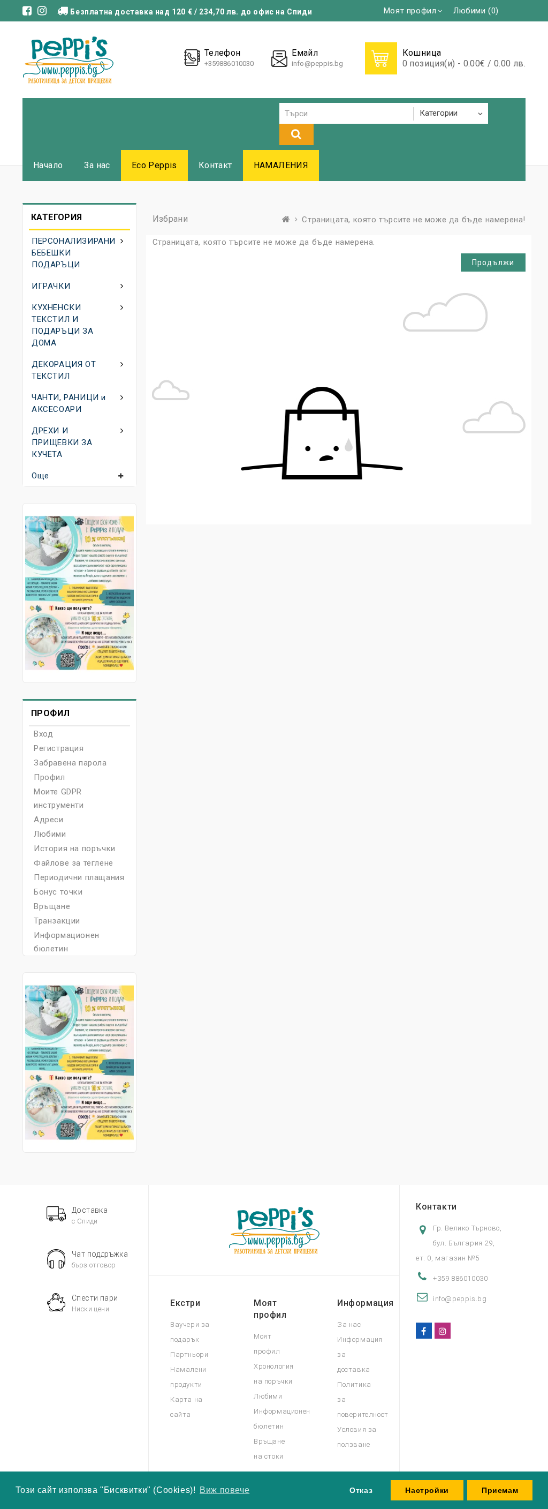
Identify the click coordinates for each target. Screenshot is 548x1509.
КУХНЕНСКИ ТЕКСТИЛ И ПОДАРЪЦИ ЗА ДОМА (63, 325)
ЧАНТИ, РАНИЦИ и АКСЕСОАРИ (69, 403)
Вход (43, 734)
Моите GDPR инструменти (59, 798)
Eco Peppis (154, 165)
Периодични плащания (79, 877)
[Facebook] (424, 1331)
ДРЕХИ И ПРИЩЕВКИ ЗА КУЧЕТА (62, 442)
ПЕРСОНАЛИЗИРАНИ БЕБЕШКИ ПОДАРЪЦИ (74, 252)
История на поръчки (75, 848)
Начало (48, 165)
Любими (50, 834)
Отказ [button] (360, 1490)
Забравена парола (70, 763)
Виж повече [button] (224, 1490)
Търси (296, 134)
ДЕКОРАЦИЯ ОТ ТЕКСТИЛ (64, 370)
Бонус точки (58, 892)
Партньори (189, 1354)
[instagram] (443, 1331)
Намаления (281, 165)
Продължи (493, 262)
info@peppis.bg (317, 63)
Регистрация (59, 748)
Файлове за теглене (73, 863)
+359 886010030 (460, 1278)
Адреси (49, 819)
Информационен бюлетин (67, 942)
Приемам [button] (500, 1490)
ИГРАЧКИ (51, 286)
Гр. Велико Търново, (467, 1228)
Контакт (215, 165)
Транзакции (57, 921)
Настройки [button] (426, 1490)
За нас (97, 165)
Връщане (52, 906)
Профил (49, 777)
